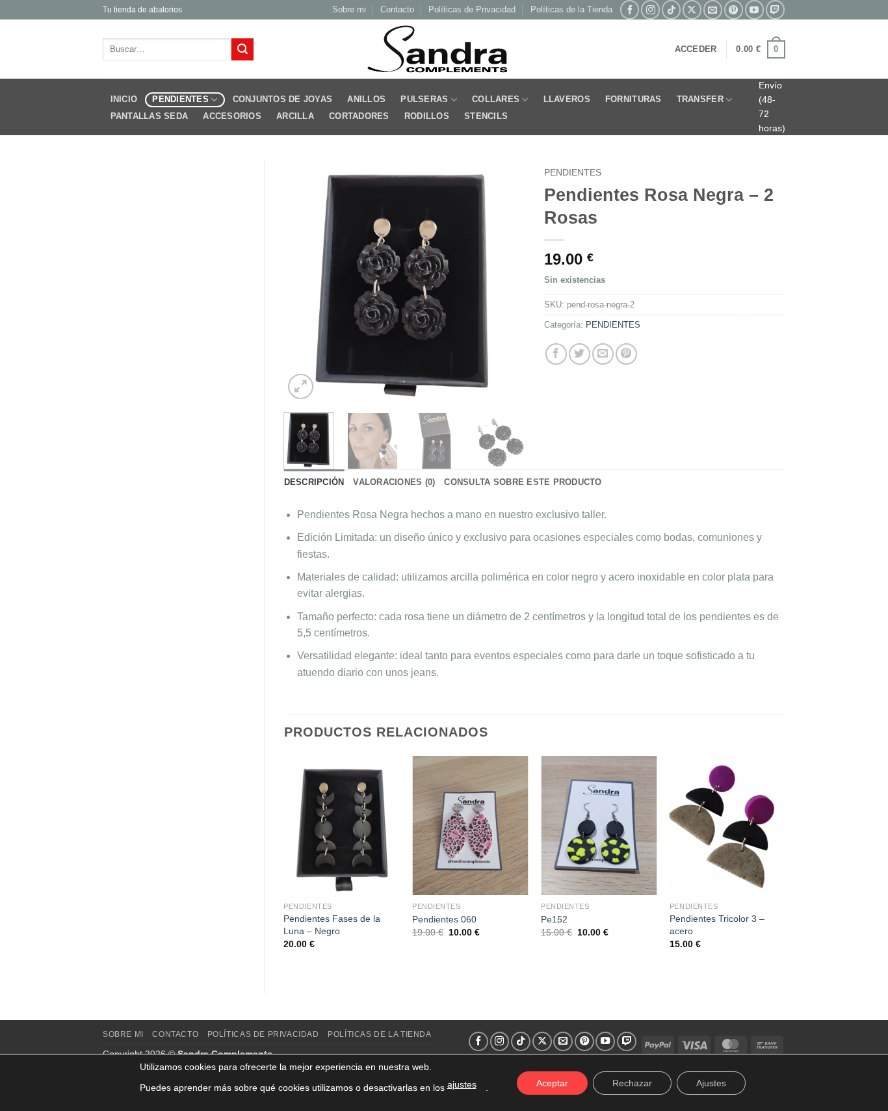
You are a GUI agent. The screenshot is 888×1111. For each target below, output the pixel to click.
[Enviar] (242, 49)
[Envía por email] (603, 354)
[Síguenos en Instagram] (650, 9)
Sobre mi (349, 9)
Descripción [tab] (314, 482)
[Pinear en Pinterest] (626, 354)
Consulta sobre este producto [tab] (522, 482)
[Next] (504, 282)
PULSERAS (424, 99)
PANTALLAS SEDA (150, 116)
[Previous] (305, 282)
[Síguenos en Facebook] (629, 9)
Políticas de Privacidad (472, 9)
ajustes (462, 1084)
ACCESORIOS (232, 116)
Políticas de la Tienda (571, 9)
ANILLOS (366, 99)
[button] (696, 49)
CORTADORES (359, 116)
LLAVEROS (566, 99)
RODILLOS (426, 116)
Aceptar (552, 1083)
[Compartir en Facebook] (556, 354)
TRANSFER (700, 99)
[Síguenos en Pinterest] (733, 9)
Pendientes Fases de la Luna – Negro (331, 924)
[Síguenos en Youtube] (754, 9)
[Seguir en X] (692, 9)
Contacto (397, 9)
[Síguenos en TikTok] (671, 9)
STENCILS (486, 116)
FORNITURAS (633, 99)
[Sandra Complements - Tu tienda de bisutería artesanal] (444, 49)
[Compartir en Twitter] (579, 354)
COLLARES (495, 99)
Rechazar (632, 1083)
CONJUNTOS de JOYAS (283, 99)
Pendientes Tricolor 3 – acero (717, 924)
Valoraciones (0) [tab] (394, 482)
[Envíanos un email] (712, 9)
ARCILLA (295, 116)
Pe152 (554, 919)
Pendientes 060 (444, 919)
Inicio (124, 99)
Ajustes (711, 1083)
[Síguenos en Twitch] (775, 9)
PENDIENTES (180, 99)
